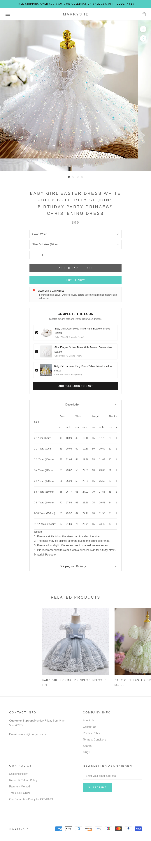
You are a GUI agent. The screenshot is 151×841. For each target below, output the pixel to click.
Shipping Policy (18, 773)
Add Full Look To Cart (75, 386)
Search (87, 745)
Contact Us (89, 726)
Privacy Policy (91, 733)
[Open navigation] (8, 14)
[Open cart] (143, 14)
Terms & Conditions (94, 739)
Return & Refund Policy (23, 780)
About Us (88, 720)
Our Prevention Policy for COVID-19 (31, 799)
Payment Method (19, 786)
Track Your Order (19, 792)
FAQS (86, 752)
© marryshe (19, 829)
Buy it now (75, 280)
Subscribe (97, 787)
